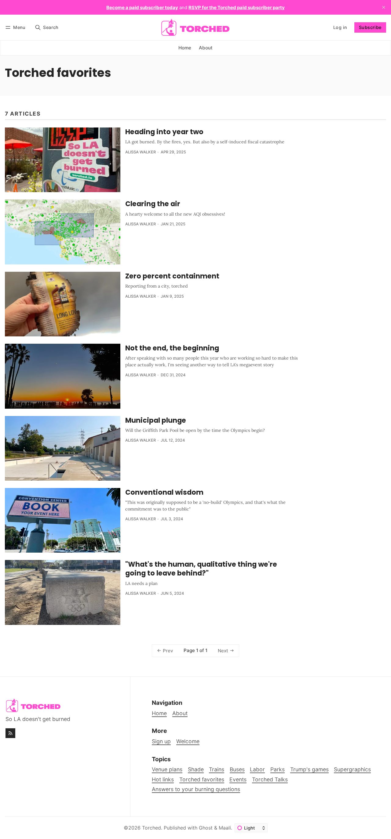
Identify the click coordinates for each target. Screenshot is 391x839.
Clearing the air (152, 204)
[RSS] (10, 733)
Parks (277, 769)
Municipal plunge (155, 420)
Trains (216, 769)
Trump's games (309, 769)
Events (238, 779)
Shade (196, 769)
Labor (257, 769)
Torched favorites (201, 779)
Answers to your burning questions (196, 789)
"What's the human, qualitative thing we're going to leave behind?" (201, 568)
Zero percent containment (172, 276)
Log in (340, 27)
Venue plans (167, 769)
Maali (225, 828)
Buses (237, 769)
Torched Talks (270, 779)
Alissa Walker (140, 152)
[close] (384, 7)
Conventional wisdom (164, 492)
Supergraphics (352, 769)
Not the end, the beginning (172, 348)
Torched (151, 828)
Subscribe (370, 27)
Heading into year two (164, 132)
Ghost (206, 828)
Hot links (163, 779)
